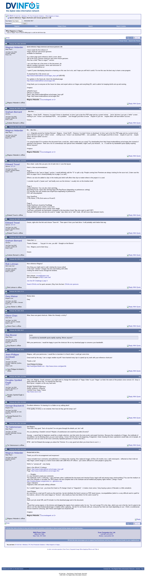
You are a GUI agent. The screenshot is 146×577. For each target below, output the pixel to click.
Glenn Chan (11, 315)
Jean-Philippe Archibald (12, 355)
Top (142, 568)
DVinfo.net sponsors (72, 284)
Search (91, 26)
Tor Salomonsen (13, 427)
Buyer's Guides (121, 26)
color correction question (55, 549)
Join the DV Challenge (34, 281)
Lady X (45, 281)
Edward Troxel (12, 164)
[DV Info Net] (23, 11)
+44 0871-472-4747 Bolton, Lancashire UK (107, 534)
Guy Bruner (11, 335)
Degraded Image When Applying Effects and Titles (84, 549)
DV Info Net (17, 16)
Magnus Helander (14, 47)
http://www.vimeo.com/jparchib (56, 366)
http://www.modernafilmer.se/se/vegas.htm (41, 81)
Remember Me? (28, 20)
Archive (138, 568)
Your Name (8, 21)
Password (8, 23)
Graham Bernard (13, 112)
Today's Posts (62, 26)
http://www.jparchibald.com (36, 366)
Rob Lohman (11, 264)
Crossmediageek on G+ (48, 99)
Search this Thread (134, 40)
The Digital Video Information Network (122, 568)
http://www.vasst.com (34, 392)
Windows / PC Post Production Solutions (33, 16)
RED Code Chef (45, 277)
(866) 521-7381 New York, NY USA (39, 534)
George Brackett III (14, 406)
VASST (7, 384)
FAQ (36, 26)
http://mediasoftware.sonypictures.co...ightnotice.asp (44, 481)
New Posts (66, 549)
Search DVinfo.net (33, 284)
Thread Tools (123, 40)
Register (17, 26)
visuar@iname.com (42, 275)
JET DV (13, 166)
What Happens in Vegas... (53, 16)
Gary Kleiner (11, 296)
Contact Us (107, 568)
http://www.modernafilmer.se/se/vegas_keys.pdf (43, 75)
